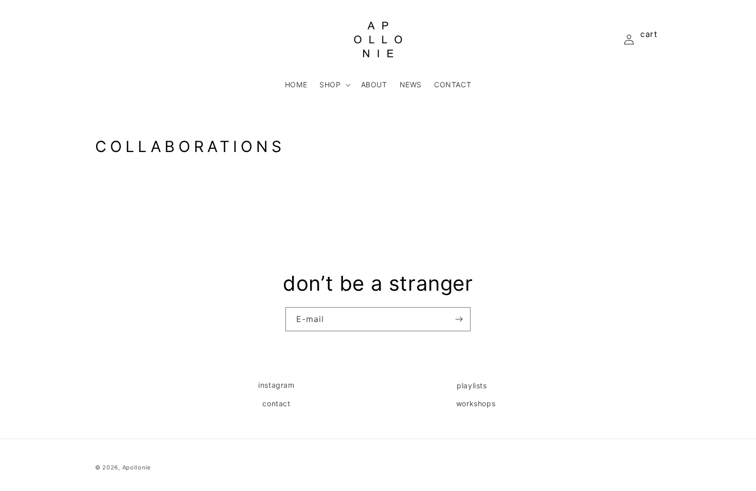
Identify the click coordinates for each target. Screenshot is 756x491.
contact (276, 403)
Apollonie (136, 467)
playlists (472, 385)
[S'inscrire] (458, 319)
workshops (475, 403)
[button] (333, 85)
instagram (276, 385)
